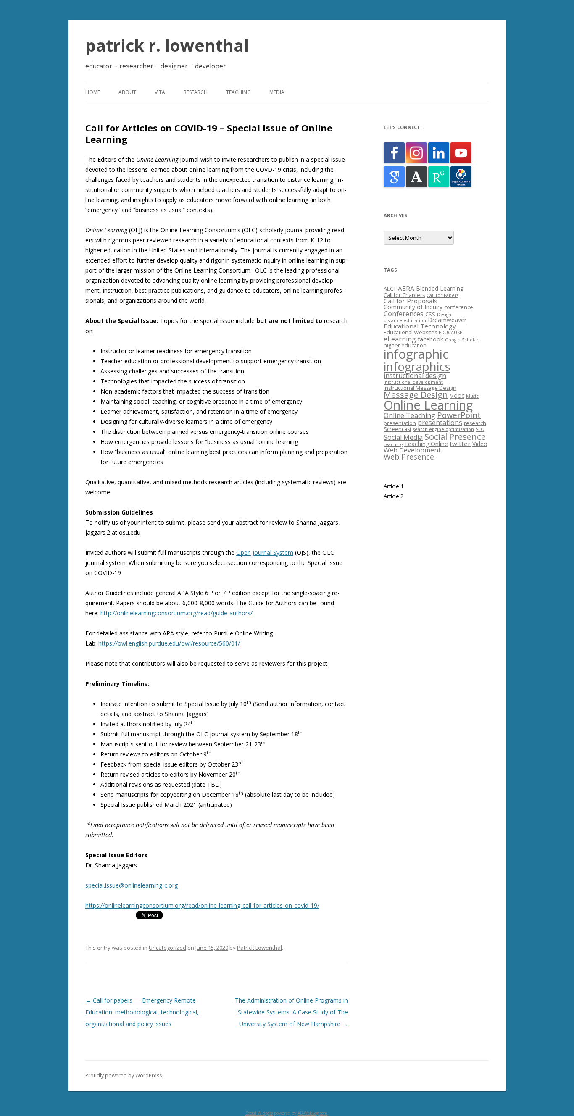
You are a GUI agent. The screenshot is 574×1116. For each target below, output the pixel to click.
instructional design (415, 375)
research (475, 423)
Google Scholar (462, 340)
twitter (460, 443)
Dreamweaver (447, 320)
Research (196, 92)
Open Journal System (264, 553)
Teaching (238, 92)
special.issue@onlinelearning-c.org (131, 885)
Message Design (416, 394)
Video (479, 444)
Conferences (404, 313)
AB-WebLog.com (312, 1113)
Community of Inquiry (413, 307)
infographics (417, 366)
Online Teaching (409, 415)
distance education (405, 320)
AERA (406, 288)
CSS (430, 314)
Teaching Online (426, 444)
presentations (440, 422)
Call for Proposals (410, 301)
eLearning (400, 339)
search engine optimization (443, 429)
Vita (160, 92)
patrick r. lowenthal (167, 45)
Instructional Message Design (420, 387)
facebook (430, 339)
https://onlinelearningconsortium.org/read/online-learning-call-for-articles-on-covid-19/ (202, 905)
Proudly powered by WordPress (123, 1075)
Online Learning (428, 405)
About (127, 92)
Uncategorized (167, 947)
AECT (390, 288)
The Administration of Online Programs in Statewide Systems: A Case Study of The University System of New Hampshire (291, 1012)
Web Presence (409, 457)
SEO (480, 429)
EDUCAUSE (450, 333)
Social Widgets (259, 1113)
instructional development (413, 382)
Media (276, 92)
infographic (416, 354)
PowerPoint (459, 415)
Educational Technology (420, 326)
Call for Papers (442, 295)
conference (458, 307)
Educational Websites (410, 332)
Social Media (403, 437)
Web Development (412, 450)
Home (92, 92)
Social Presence (455, 436)
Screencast (397, 429)
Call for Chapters (404, 295)
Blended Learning (439, 288)
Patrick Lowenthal (259, 947)
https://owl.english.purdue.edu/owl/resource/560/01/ (169, 643)
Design (444, 315)
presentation (400, 423)
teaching (393, 444)
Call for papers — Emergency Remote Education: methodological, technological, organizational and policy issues (142, 1012)
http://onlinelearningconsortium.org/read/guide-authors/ (176, 613)
